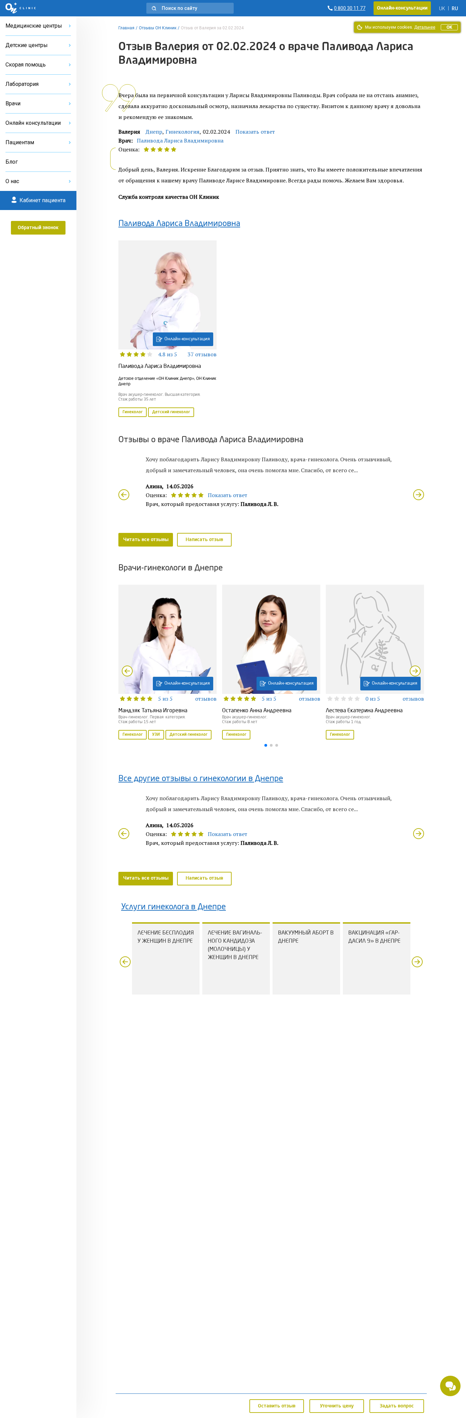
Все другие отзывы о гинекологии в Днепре (200, 779)
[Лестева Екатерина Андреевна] (375, 663)
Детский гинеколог (171, 412)
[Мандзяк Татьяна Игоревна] (167, 663)
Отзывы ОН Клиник (157, 28)
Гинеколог (132, 412)
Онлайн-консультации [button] (402, 8)
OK (449, 27)
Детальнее (424, 27)
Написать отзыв (204, 539)
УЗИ (156, 735)
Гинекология (182, 131)
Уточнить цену (337, 1406)
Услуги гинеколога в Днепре (173, 907)
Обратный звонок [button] (38, 227)
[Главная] (20, 8)
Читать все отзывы (146, 539)
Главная (126, 28)
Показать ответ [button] (255, 131)
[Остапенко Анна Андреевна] (271, 663)
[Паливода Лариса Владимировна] (167, 329)
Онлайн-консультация (187, 339)
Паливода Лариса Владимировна (180, 140)
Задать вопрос (397, 1406)
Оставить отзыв (276, 1406)
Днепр (154, 131)
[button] (190, 8)
